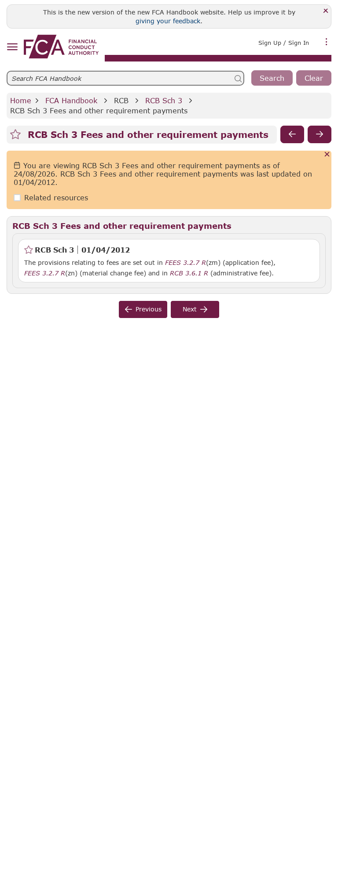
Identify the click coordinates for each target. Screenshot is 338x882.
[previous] (292, 134)
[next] (319, 134)
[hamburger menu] (12, 47)
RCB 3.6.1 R (189, 272)
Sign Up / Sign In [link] (283, 42)
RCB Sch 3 (164, 100)
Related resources (56, 197)
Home (20, 100)
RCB (121, 100)
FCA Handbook (71, 100)
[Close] (326, 11)
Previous (149, 309)
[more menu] (326, 42)
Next (190, 309)
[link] (61, 46)
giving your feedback (168, 21)
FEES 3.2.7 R (185, 262)
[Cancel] (327, 155)
